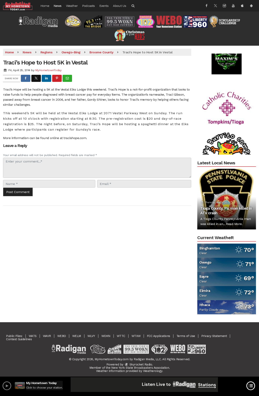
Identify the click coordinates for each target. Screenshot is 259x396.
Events (103, 6)
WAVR (47, 336)
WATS (33, 336)
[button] (133, 6)
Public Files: (14, 336)
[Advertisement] (226, 53)
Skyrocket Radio (140, 364)
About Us (119, 6)
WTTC (121, 336)
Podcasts (88, 6)
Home (44, 6)
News (58, 6)
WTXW (136, 336)
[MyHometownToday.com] (20, 5)
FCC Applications (158, 336)
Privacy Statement (214, 336)
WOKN (105, 336)
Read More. (234, 224)
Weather (72, 6)
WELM (76, 336)
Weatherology (152, 371)
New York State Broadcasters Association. (140, 368)
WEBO (61, 336)
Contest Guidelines (19, 339)
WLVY (91, 336)
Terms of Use (185, 336)
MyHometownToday (48, 70)
